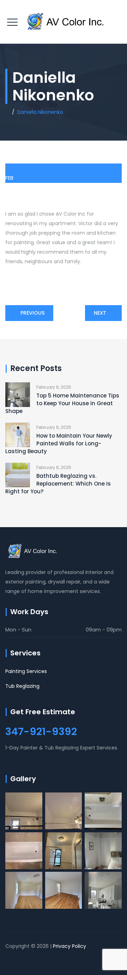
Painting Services (26, 671)
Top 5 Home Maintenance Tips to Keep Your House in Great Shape (62, 403)
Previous (32, 312)
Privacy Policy (69, 946)
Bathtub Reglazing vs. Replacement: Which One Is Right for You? (58, 483)
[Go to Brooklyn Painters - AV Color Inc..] (7, 112)
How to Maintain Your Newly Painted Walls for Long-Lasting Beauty (58, 443)
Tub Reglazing (22, 686)
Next (100, 312)
